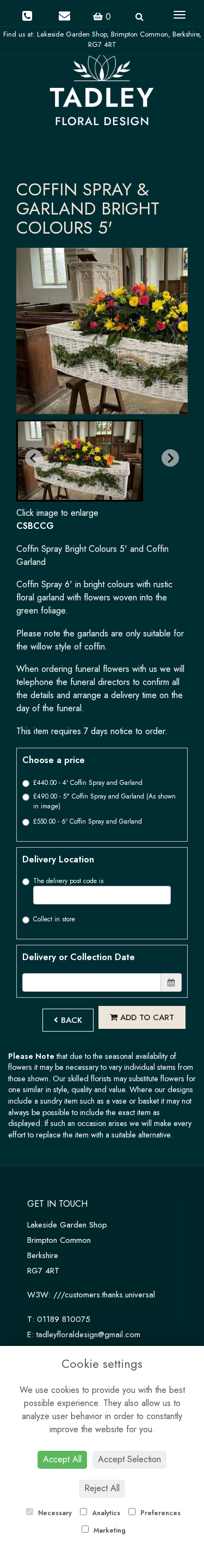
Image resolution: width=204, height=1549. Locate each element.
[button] (79, 461)
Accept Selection (129, 1459)
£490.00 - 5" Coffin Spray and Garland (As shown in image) (104, 801)
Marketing (108, 1530)
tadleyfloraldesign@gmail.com (88, 1334)
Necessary (54, 1513)
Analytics (105, 1513)
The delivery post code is (68, 881)
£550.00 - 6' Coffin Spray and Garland (87, 821)
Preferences (159, 1513)
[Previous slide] (33, 458)
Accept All (62, 1459)
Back (70, 1020)
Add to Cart (146, 1017)
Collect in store (54, 919)
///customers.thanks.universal (104, 1295)
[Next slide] (170, 458)
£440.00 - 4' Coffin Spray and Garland (88, 783)
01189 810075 (63, 1319)
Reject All (102, 1488)
